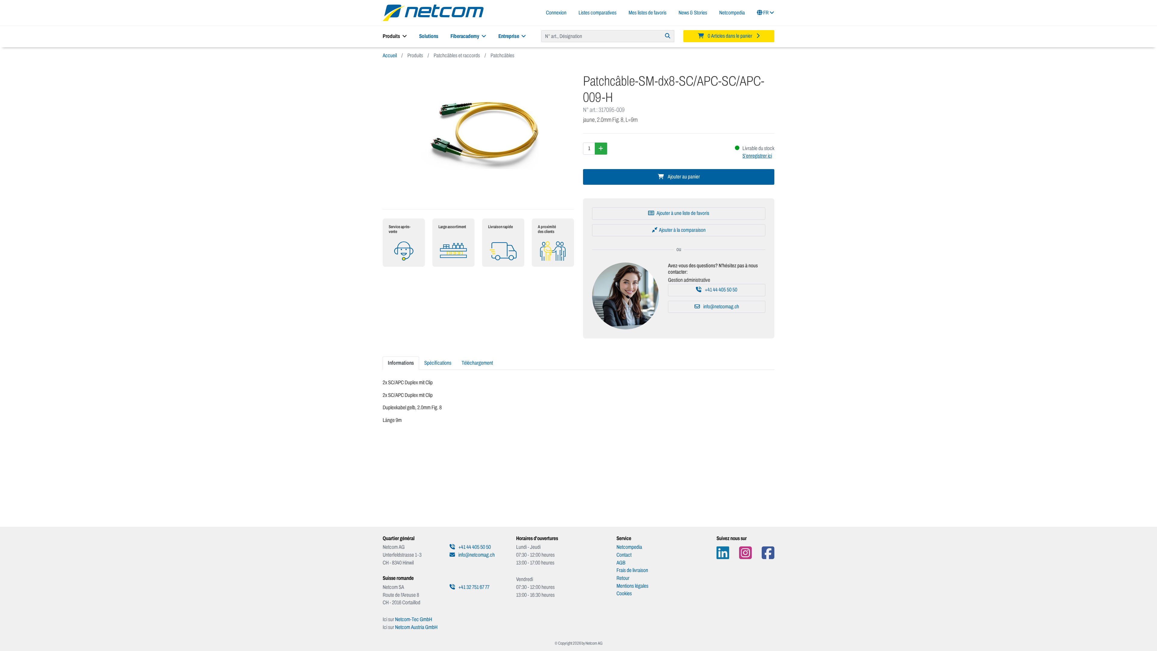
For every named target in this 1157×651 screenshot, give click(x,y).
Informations (401, 363)
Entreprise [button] (509, 36)
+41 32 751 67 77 (473, 587)
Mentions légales (632, 586)
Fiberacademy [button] (465, 36)
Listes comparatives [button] (597, 13)
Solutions (428, 36)
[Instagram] (745, 553)
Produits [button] (392, 36)
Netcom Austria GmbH (416, 627)
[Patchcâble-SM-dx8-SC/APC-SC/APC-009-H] (478, 134)
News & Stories (693, 13)
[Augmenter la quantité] (601, 149)
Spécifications (437, 363)
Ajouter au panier (683, 177)
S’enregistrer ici (757, 156)
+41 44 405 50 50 (720, 290)
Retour (622, 578)
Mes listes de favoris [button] (647, 13)
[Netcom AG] (433, 12)
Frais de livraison (632, 570)
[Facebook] (768, 553)
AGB (621, 563)
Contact (624, 555)
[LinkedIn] (722, 553)
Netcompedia (732, 13)
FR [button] (766, 13)
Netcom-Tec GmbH (413, 619)
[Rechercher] (667, 36)
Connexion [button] (556, 13)
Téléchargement (477, 363)
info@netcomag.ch (720, 307)
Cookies (624, 593)
